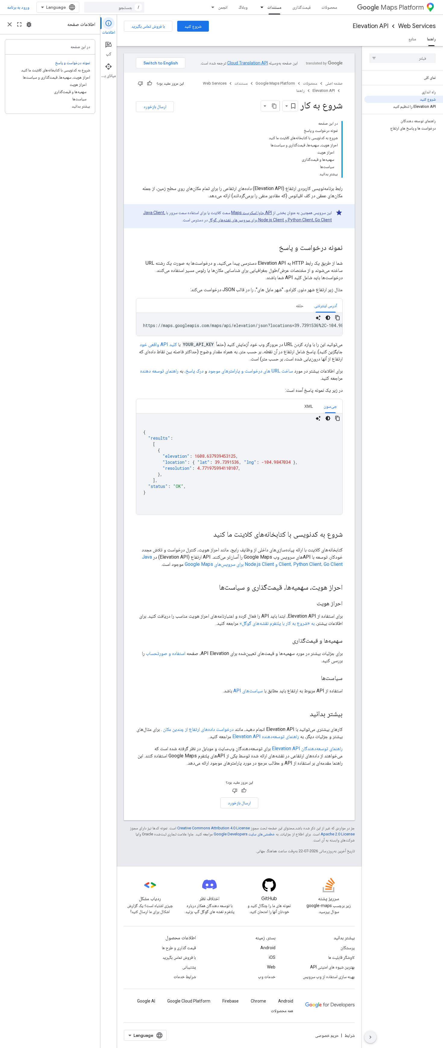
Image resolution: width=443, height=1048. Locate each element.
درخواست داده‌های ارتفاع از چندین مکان (198, 729)
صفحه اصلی (334, 83)
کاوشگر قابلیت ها (341, 957)
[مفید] (149, 83)
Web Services (417, 26)
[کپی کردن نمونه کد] (337, 318)
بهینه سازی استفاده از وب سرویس (329, 976)
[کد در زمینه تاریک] (328, 318)
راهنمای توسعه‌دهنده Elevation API (265, 736)
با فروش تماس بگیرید (148, 26)
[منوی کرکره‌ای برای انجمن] (211, 7)
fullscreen (19, 24)
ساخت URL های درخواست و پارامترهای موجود (250, 371)
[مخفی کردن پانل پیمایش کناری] (370, 1037)
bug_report (29, 24)
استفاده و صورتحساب (165, 653)
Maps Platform (402, 7)
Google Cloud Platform (188, 1001)
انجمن (223, 7)
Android (267, 947)
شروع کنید (193, 26)
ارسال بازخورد (154, 106)
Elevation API (370, 26)
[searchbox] (402, 58)
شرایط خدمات (185, 976)
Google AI (146, 1001)
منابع (412, 39)
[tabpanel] (239, 324)
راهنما (431, 39)
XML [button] (308, 406)
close (9, 24)
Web (271, 967)
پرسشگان (348, 947)
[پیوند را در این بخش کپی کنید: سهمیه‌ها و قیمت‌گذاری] (286, 641)
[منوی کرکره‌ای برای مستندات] (260, 7)
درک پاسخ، (193, 371)
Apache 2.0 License (338, 834)
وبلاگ (242, 7)
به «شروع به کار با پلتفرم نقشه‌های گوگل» (277, 623)
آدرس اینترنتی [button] (325, 305)
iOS (272, 957)
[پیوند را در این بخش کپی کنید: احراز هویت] (311, 603)
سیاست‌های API (248, 691)
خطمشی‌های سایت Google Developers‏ (244, 834)
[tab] (325, 305)
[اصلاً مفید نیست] (140, 83)
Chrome (258, 1001)
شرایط (349, 1035)
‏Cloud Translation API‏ (247, 63)
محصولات (329, 7)
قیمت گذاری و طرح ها (179, 947)
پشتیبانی (189, 967)
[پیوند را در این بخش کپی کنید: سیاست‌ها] (315, 678)
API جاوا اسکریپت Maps (251, 212)
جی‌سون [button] (330, 406)
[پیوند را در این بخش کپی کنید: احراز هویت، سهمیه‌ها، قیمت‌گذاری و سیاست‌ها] (213, 587)
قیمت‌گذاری (301, 7)
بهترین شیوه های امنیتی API (332, 967)
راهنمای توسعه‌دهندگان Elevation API (307, 748)
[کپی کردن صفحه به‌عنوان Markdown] (274, 106)
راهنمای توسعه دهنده (159, 371)
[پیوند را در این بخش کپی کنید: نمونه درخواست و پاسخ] (273, 248)
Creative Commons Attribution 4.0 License (213, 828)
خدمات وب (266, 976)
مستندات (274, 7)
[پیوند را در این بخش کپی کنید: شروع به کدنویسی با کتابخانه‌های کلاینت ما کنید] (207, 534)
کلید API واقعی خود (158, 344)
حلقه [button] (299, 305)
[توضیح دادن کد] (318, 318)
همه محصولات (282, 1010)
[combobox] (114, 7)
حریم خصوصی (327, 1035)
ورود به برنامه (18, 7)
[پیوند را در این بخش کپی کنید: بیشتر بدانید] (304, 714)
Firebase (230, 1001)
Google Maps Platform (275, 83)
